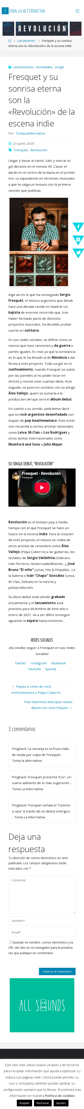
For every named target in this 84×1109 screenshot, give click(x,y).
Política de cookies (60, 1095)
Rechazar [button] (43, 1103)
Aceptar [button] (24, 1103)
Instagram (39, 663)
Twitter (21, 663)
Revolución (38, 150)
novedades (44, 67)
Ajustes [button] (61, 1103)
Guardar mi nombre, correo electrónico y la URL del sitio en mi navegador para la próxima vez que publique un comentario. (40, 947)
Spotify (50, 669)
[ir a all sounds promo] (42, 1005)
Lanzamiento (26, 41)
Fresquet (21, 150)
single (59, 67)
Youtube (34, 669)
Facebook (58, 663)
